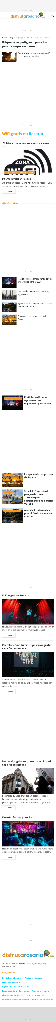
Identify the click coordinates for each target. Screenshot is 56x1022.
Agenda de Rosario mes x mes (16, 986)
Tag (11, 37)
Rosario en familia (40, 991)
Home (4, 37)
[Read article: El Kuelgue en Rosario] (28, 611)
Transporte (8, 492)
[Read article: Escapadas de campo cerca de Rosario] (9, 320)
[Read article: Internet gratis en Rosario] (28, 162)
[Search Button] (52, 15)
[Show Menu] (3, 15)
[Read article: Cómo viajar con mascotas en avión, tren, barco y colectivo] (9, 57)
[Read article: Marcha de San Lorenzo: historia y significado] (9, 295)
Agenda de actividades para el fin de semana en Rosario (35, 305)
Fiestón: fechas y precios (17, 817)
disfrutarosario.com (16, 963)
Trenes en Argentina (35, 995)
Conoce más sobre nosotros (15, 999)
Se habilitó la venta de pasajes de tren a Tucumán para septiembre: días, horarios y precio (38, 498)
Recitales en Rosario (12, 978)
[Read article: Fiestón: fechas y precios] (28, 833)
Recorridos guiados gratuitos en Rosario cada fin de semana (27, 763)
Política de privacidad (42, 999)
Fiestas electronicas (12, 995)
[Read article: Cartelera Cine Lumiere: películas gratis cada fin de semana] (28, 664)
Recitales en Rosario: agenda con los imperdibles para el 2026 (35, 280)
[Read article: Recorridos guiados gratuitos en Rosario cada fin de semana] (28, 781)
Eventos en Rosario (12, 511)
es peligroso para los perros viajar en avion (34, 37)
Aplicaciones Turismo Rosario (19, 172)
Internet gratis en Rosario (16, 178)
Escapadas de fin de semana (15, 991)
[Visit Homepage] (28, 15)
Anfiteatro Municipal (8, 398)
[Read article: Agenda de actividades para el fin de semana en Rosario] (9, 307)
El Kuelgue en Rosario (15, 595)
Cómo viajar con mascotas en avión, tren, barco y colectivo (35, 54)
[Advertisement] (28, 3)
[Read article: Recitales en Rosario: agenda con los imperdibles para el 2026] (9, 282)
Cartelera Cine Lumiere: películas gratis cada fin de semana (26, 646)
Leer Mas (10, 191)
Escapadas (8, 475)
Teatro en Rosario (33, 978)
